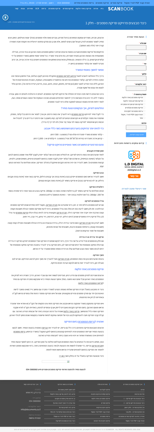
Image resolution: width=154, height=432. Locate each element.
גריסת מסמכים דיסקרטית (133, 111)
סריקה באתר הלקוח (71, 311)
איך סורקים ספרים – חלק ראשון (134, 407)
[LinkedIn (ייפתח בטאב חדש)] (7, 3)
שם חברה (142, 53)
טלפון (143, 74)
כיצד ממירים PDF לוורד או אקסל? (64, 416)
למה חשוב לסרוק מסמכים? (66, 390)
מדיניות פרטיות (139, 394)
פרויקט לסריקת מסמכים (66, 76)
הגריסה (45, 327)
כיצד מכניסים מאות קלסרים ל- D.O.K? (62, 412)
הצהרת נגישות (35, 418)
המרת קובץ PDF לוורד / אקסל (132, 114)
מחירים (77, 2)
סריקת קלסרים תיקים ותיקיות (100, 394)
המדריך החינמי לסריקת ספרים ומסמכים (131, 416)
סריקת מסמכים (102, 2)
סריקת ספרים (116, 2)
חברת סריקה (61, 212)
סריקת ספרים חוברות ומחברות (132, 104)
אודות (142, 390)
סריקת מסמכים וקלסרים (134, 107)
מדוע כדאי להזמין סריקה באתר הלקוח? (62, 394)
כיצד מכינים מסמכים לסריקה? (65, 421)
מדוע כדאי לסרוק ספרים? (67, 407)
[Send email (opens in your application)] (12, 3)
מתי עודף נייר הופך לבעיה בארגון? (64, 403)
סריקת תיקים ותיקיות (103, 407)
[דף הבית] (37, 22)
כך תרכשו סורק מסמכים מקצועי (65, 399)
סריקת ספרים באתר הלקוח (133, 101)
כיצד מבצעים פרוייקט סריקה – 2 (134, 403)
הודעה (143, 123)
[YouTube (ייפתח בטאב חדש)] (9, 3)
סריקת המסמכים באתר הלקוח (90, 283)
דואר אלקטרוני (140, 84)
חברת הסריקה (51, 205)
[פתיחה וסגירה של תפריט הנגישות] (5, 17)
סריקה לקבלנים (105, 390)
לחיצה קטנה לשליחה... (136, 135)
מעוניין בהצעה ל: (139, 94)
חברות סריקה (97, 345)
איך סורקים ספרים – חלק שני (135, 412)
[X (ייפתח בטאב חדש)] (1, 3)
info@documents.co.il (31, 409)
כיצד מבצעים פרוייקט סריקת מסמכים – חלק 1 (21, 22)
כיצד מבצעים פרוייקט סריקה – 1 (134, 399)
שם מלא (142, 43)
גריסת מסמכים (87, 2)
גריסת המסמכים (86, 321)
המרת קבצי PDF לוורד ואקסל (137, 2)
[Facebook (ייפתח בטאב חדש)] (4, 3)
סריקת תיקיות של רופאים (102, 421)
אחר (141, 118)
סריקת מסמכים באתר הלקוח (132, 97)
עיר (144, 64)
